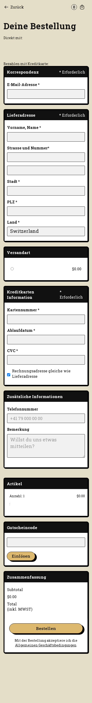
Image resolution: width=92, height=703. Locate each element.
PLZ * (12, 201)
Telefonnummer (22, 409)
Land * (13, 222)
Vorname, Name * (24, 127)
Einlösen (21, 556)
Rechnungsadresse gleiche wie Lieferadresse (41, 373)
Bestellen (46, 628)
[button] (77, 7)
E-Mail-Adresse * (23, 84)
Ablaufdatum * (21, 330)
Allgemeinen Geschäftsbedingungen (45, 645)
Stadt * (13, 181)
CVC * (12, 350)
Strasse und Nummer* (28, 147)
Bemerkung (18, 429)
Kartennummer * (23, 309)
